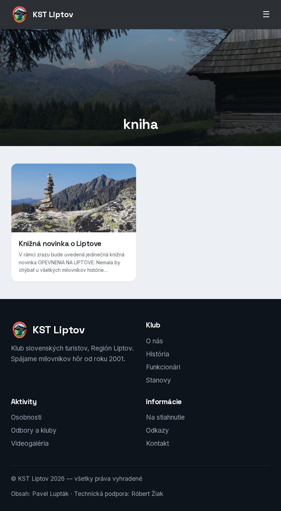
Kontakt (157, 443)
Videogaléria (30, 443)
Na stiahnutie (165, 417)
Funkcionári (163, 367)
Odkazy (157, 430)
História (157, 354)
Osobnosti (26, 417)
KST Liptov (53, 14)
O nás (154, 341)
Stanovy (158, 380)
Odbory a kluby (34, 430)
